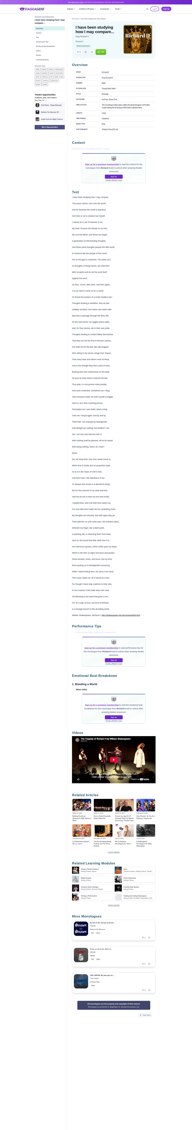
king (62, 77)
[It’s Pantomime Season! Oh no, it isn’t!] (81, 830)
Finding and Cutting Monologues (135, 896)
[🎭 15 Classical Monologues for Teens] (124, 830)
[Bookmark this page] (85, 52)
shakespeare (59, 69)
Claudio (93, 926)
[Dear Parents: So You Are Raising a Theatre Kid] (145, 805)
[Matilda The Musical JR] (37, 112)
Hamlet (92, 952)
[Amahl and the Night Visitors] (37, 119)
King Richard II (82, 36)
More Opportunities (50, 127)
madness (46, 80)
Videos (38, 51)
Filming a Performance (89, 896)
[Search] (147, 9)
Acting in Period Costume (90, 869)
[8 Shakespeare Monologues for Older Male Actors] (145, 830)
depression (54, 80)
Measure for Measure (97, 929)
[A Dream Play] (81, 982)
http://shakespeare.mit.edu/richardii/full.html (121, 615)
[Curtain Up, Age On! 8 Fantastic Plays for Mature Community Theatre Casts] (124, 805)
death (56, 77)
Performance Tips (42, 42)
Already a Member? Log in (114, 180)
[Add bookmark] (149, 937)
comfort (45, 84)
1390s (37, 69)
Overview (39, 28)
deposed (44, 73)
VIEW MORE (114, 852)
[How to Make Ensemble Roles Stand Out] (103, 805)
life (51, 77)
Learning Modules (42, 60)
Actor (125, 869)
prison (52, 73)
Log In (155, 9)
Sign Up (114, 177)
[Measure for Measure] (81, 930)
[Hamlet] (81, 956)
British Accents (86, 878)
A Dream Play (94, 982)
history (51, 69)
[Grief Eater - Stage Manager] (37, 105)
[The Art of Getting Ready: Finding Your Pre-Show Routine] (103, 830)
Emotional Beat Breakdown (45, 46)
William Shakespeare (83, 46)
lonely (37, 77)
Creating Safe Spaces (131, 887)
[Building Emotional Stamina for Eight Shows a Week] (81, 805)
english (44, 69)
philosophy (59, 73)
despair (38, 84)
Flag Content (147, 1015)
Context (38, 33)
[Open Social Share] (92, 52)
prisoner (38, 80)
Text (37, 37)
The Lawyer (94, 978)
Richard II (79, 41)
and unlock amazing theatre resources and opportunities (96, 2)
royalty (38, 73)
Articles (38, 55)
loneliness (45, 77)
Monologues (76, 19)
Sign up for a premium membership (102, 164)
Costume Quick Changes (89, 887)
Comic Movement (130, 878)
